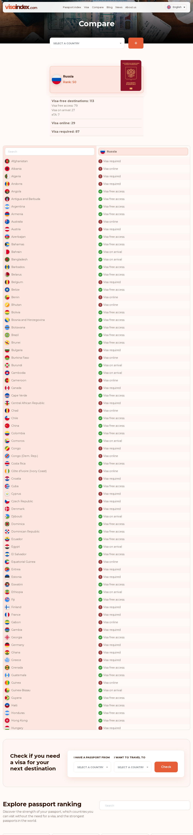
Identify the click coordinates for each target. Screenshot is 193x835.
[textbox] (87, 43)
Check (166, 767)
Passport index (72, 7)
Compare (98, 7)
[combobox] (87, 43)
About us (130, 7)
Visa (86, 7)
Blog (110, 7)
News (119, 7)
